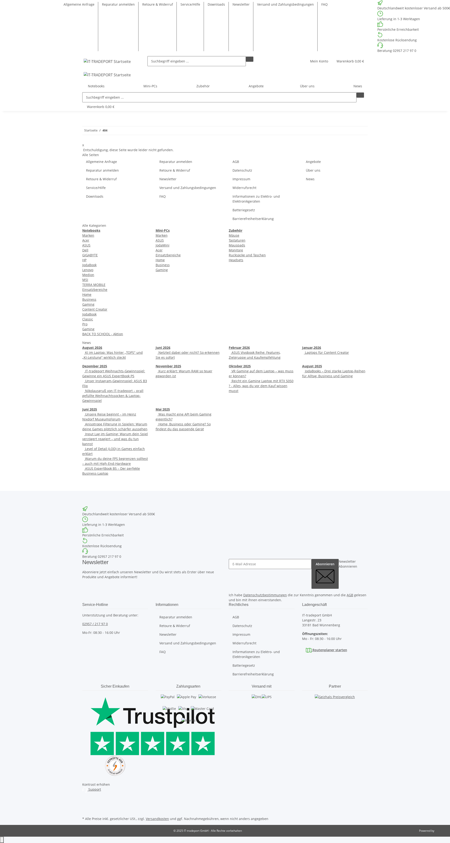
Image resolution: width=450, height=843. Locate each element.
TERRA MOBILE (93, 284)
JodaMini (162, 245)
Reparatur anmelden (118, 4)
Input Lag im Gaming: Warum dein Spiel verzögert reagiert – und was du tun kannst (115, 439)
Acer (85, 240)
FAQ (324, 4)
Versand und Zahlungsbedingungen (285, 4)
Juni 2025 (89, 409)
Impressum (241, 179)
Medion (88, 275)
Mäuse (234, 235)
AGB (235, 161)
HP (84, 260)
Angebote (256, 86)
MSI (85, 279)
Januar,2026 (311, 347)
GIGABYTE (90, 255)
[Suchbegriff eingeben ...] (249, 59)
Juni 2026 (163, 347)
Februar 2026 (239, 347)
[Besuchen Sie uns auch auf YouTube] (86, 804)
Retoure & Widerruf (157, 4)
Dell (85, 250)
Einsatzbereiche (94, 289)
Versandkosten (157, 818)
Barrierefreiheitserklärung (253, 218)
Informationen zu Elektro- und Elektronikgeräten (256, 199)
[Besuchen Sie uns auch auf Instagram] (86, 799)
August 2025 (312, 366)
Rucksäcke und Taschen (247, 255)
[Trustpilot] (115, 724)
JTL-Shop (440, 831)
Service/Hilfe (190, 4)
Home (86, 294)
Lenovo (87, 270)
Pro (84, 324)
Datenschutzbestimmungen (265, 595)
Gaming (88, 304)
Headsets (236, 260)
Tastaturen (237, 240)
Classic (87, 319)
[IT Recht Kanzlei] (115, 765)
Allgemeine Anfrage (79, 4)
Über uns (313, 170)
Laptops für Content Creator (326, 352)
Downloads (216, 4)
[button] (319, 61)
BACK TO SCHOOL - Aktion (102, 334)
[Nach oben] (2, 840)
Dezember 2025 (94, 366)
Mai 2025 (163, 409)
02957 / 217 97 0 (95, 624)
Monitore (236, 250)
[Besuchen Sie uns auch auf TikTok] (86, 809)
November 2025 (168, 366)
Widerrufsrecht (244, 187)
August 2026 (92, 347)
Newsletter (241, 4)
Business (89, 299)
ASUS (86, 245)
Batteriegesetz (243, 210)
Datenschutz (242, 170)
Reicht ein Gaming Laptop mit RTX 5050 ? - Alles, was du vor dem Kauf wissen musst (261, 386)
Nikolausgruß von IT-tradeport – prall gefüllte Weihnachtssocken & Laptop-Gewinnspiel (112, 396)
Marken (88, 235)
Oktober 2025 (240, 366)
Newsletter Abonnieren (348, 564)
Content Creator (94, 309)
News (357, 86)
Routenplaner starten (329, 650)
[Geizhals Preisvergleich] (335, 701)
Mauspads (237, 245)
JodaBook (89, 265)
